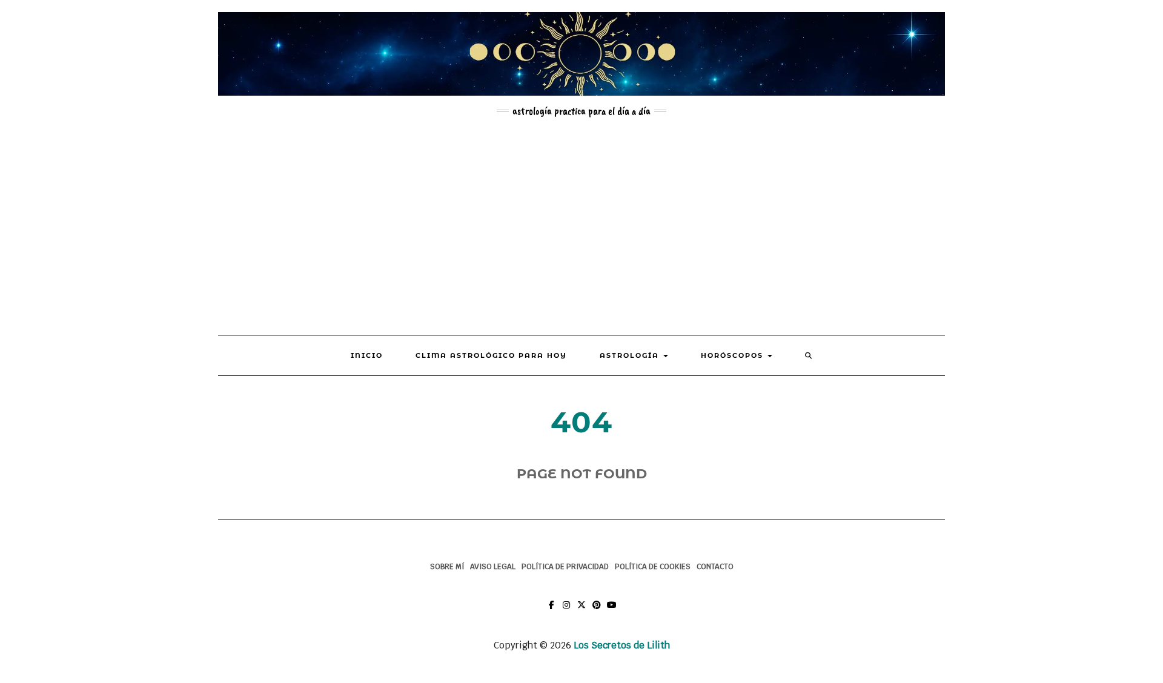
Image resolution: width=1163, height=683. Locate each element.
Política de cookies (653, 567)
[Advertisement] (581, 226)
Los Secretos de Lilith (622, 645)
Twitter (581, 610)
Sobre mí (447, 567)
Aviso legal (492, 567)
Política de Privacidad (565, 567)
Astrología (631, 355)
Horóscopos (733, 355)
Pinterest (597, 610)
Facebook (551, 610)
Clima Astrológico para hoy (491, 355)
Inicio (367, 355)
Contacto (715, 567)
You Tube (612, 610)
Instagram (566, 610)
